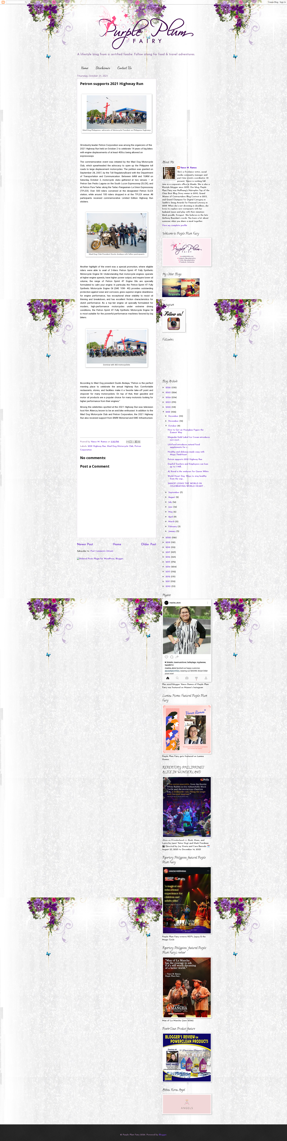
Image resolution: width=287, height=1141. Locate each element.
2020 (169, 538)
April (171, 517)
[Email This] (127, 441)
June (170, 507)
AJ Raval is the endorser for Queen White (188, 471)
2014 (168, 567)
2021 (168, 412)
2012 (168, 577)
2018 (168, 547)
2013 (168, 572)
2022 (168, 407)
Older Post (148, 544)
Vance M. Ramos (188, 168)
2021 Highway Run (97, 446)
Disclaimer (103, 68)
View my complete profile (174, 225)
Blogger (162, 1135)
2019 (168, 542)
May (170, 512)
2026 (168, 388)
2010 (168, 586)
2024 (168, 397)
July (170, 502)
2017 (168, 552)
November (173, 421)
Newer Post (85, 544)
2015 (168, 562)
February (173, 526)
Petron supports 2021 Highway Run (185, 459)
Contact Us (124, 68)
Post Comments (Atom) (101, 551)
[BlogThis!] (130, 441)
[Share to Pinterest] (139, 441)
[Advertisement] (181, 93)
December (173, 416)
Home (84, 68)
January (172, 531)
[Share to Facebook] (136, 441)
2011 (168, 581)
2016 (168, 557)
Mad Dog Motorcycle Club (120, 446)
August (172, 497)
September (174, 492)
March (171, 522)
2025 (168, 392)
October (172, 426)
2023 (168, 402)
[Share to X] (133, 441)
